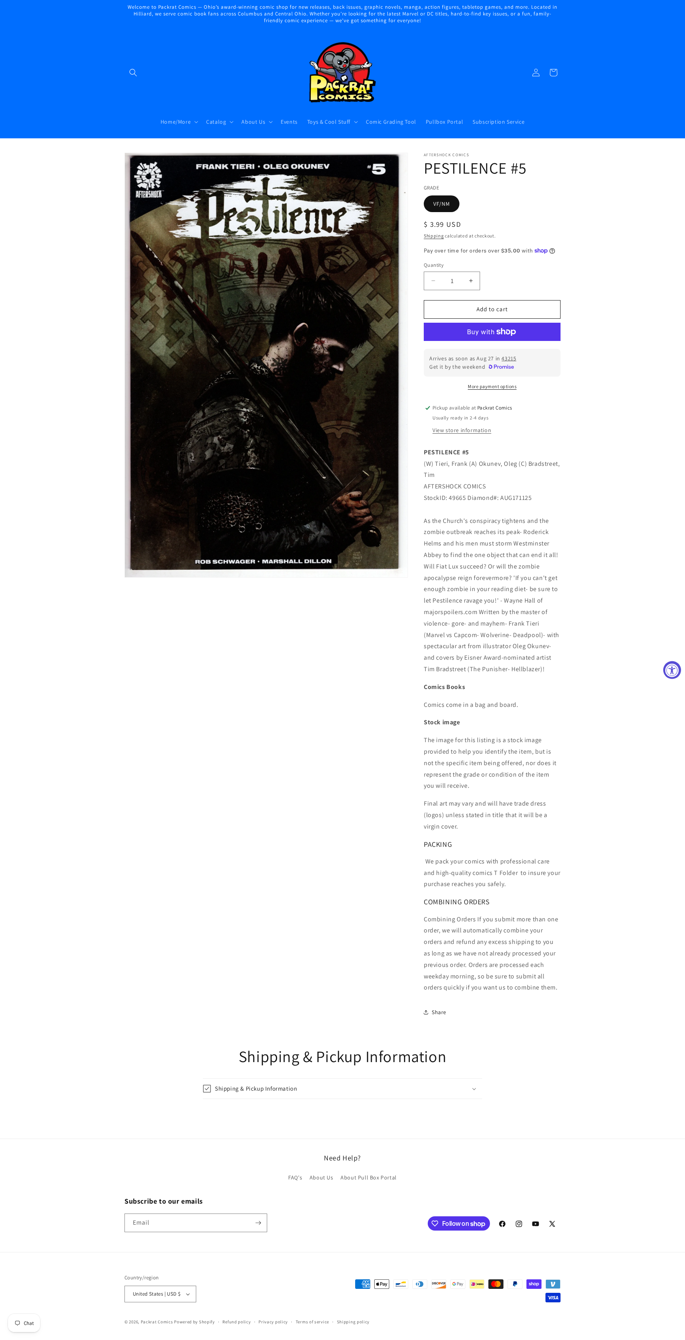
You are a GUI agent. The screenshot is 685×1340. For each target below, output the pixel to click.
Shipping (434, 236)
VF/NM (441, 203)
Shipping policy (353, 1322)
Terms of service (312, 1322)
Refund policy (236, 1322)
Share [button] (439, 1012)
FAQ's (295, 1177)
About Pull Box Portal (369, 1177)
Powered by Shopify (194, 1322)
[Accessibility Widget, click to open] (672, 670)
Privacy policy (273, 1322)
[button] (133, 72)
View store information (461, 430)
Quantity (434, 265)
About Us (321, 1177)
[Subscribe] (258, 1223)
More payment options (492, 386)
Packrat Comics (157, 1322)
